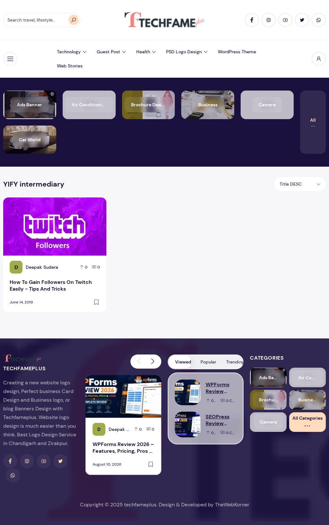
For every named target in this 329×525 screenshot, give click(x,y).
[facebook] (252, 20)
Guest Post (108, 52)
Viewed (183, 362)
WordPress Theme (237, 52)
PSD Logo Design (184, 52)
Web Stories (70, 66)
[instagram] (269, 20)
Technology (69, 52)
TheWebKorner (232, 504)
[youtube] (285, 20)
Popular (208, 362)
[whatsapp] (319, 20)
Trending (234, 362)
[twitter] (302, 20)
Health (143, 52)
